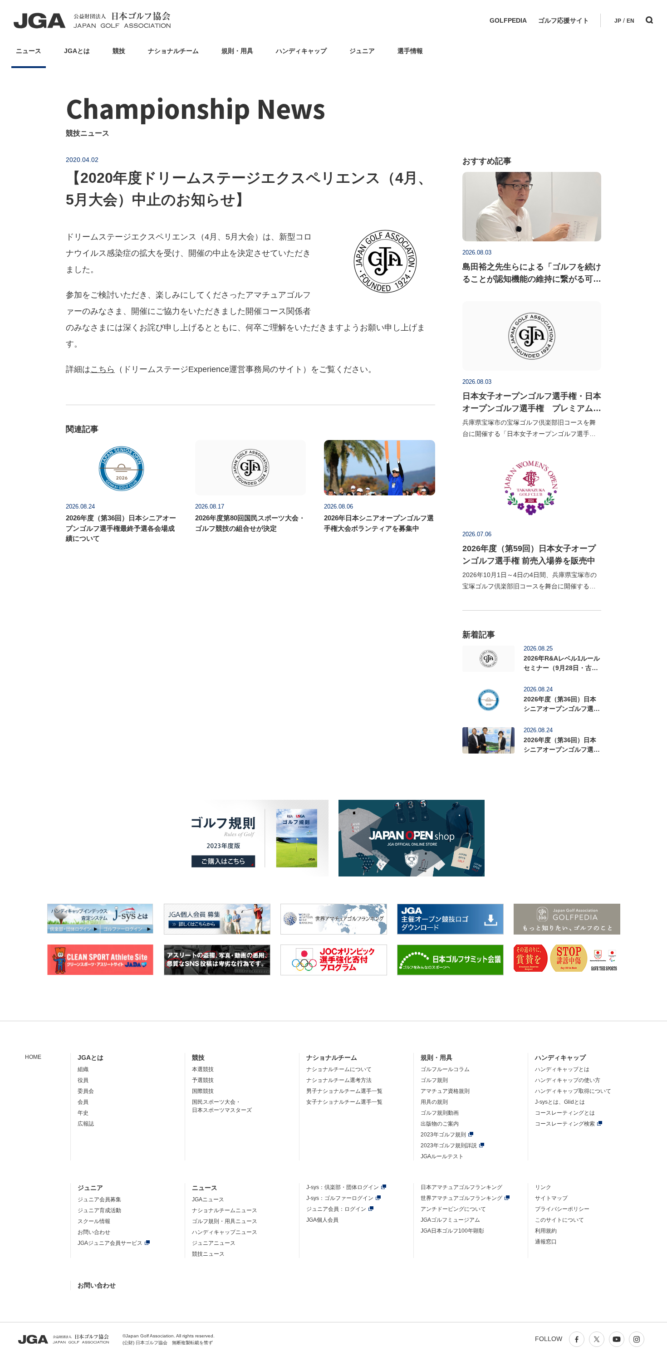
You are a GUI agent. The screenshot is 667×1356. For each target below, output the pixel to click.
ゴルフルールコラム (445, 1069)
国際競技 (203, 1091)
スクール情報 (94, 1221)
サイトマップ (551, 1198)
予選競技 (203, 1080)
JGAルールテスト (442, 1156)
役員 (83, 1080)
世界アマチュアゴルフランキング (461, 1198)
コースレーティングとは (565, 1113)
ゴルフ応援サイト (563, 20)
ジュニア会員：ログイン (336, 1209)
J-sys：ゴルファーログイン (339, 1198)
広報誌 (86, 1124)
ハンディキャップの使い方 (567, 1080)
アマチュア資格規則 (445, 1091)
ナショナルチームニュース (224, 1210)
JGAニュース (208, 1199)
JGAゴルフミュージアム (450, 1220)
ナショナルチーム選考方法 (339, 1080)
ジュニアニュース (213, 1243)
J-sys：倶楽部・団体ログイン (342, 1187)
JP (617, 21)
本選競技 (203, 1069)
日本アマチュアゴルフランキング (461, 1187)
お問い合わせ (94, 1232)
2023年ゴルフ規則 (443, 1134)
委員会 (86, 1091)
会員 (83, 1102)
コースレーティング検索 (565, 1124)
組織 (83, 1069)
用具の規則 (434, 1102)
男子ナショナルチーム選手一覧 (344, 1091)
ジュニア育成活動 (99, 1210)
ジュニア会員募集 (99, 1199)
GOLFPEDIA (508, 20)
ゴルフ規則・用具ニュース (224, 1221)
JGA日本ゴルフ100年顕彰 (452, 1231)
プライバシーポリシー (562, 1209)
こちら (102, 369)
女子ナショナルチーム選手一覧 (344, 1102)
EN (630, 21)
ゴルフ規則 (434, 1080)
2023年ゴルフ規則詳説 (449, 1145)
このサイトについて (559, 1220)
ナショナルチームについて (339, 1069)
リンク (543, 1187)
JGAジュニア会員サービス (110, 1243)
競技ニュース (208, 1254)
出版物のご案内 (440, 1124)
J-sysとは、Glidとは (560, 1102)
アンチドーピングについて (453, 1209)
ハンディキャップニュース (224, 1232)
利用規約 (546, 1231)
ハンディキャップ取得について (573, 1091)
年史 (83, 1113)
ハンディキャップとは (562, 1069)
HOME (33, 1057)
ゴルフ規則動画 (440, 1113)
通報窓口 (546, 1242)
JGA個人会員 (322, 1220)
